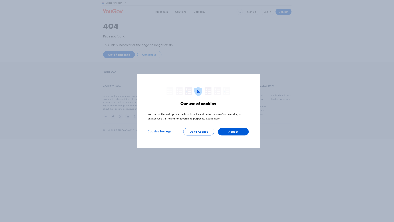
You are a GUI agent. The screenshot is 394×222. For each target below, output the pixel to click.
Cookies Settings (159, 131)
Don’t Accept (199, 131)
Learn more (213, 118)
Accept (233, 131)
